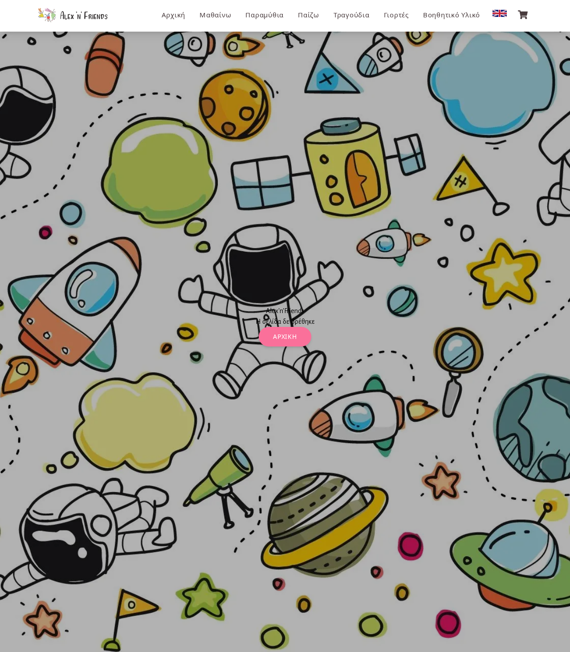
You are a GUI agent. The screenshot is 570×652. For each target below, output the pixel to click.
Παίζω (308, 14)
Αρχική (174, 14)
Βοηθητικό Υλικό (451, 14)
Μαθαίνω (215, 14)
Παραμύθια (264, 14)
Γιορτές (396, 14)
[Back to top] (554, 636)
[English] (500, 13)
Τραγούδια (352, 14)
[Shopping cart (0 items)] (523, 15)
